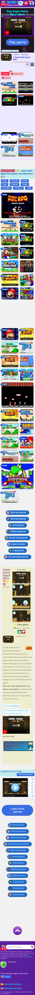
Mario (5, 181)
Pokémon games (18, 831)
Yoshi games (18, 525)
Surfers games (18, 856)
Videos (6, 78)
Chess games (18, 894)
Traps (29, 188)
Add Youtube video (25, 774)
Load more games (17, 810)
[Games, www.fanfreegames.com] (12, 3)
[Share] (32, 64)
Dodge (24, 184)
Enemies (14, 184)
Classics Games (18, 544)
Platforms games (18, 531)
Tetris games (18, 888)
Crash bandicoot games (18, 844)
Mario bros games (18, 512)
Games (5, 74)
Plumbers (6, 188)
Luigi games (18, 550)
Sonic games (18, 825)
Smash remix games (18, 538)
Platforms (18, 188)
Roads (25, 181)
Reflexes (15, 181)
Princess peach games (18, 557)
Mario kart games (18, 519)
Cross (4, 184)
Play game (17, 42)
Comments (17, 74)
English (7, 977)
